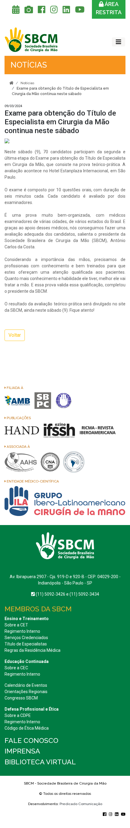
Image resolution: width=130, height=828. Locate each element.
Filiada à (14, 388)
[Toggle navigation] (118, 41)
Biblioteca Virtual (40, 762)
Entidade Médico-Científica (32, 481)
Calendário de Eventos (26, 685)
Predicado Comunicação (81, 804)
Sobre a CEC (16, 667)
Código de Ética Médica (27, 728)
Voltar (14, 335)
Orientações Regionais (26, 691)
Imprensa (22, 751)
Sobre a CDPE (18, 715)
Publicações (18, 418)
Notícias (27, 83)
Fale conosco (31, 740)
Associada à (18, 446)
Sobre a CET (16, 625)
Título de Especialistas (26, 644)
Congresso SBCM (21, 698)
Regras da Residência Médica (32, 650)
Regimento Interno (22, 631)
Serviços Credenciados (26, 637)
